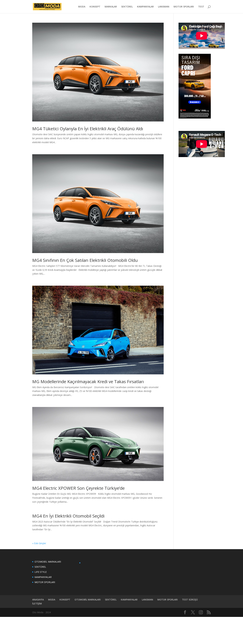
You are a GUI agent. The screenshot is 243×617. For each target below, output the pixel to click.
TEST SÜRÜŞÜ (190, 599)
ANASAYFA (38, 599)
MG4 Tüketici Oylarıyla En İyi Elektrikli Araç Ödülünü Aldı (87, 129)
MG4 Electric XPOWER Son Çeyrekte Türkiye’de (78, 488)
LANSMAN (163, 6)
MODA (81, 6)
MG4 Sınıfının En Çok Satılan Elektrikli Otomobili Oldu (85, 260)
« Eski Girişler (39, 543)
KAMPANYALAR (145, 6)
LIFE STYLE (41, 571)
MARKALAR (111, 6)
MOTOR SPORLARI (184, 6)
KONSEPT (95, 6)
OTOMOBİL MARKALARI (48, 561)
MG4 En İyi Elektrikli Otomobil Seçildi (68, 516)
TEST (201, 6)
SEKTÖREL (127, 6)
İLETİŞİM (37, 603)
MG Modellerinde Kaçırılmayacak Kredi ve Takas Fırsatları (88, 381)
